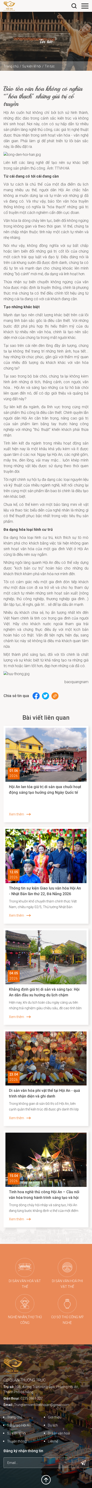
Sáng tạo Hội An (19, 1425)
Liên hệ (53, 1441)
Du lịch (53, 1425)
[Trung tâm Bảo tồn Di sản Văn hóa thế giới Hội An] (9, 5)
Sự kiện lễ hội (31, 66)
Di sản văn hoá (59, 1433)
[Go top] (46, 1479)
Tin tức (50, 66)
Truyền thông (17, 1441)
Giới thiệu (54, 1417)
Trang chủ (11, 66)
